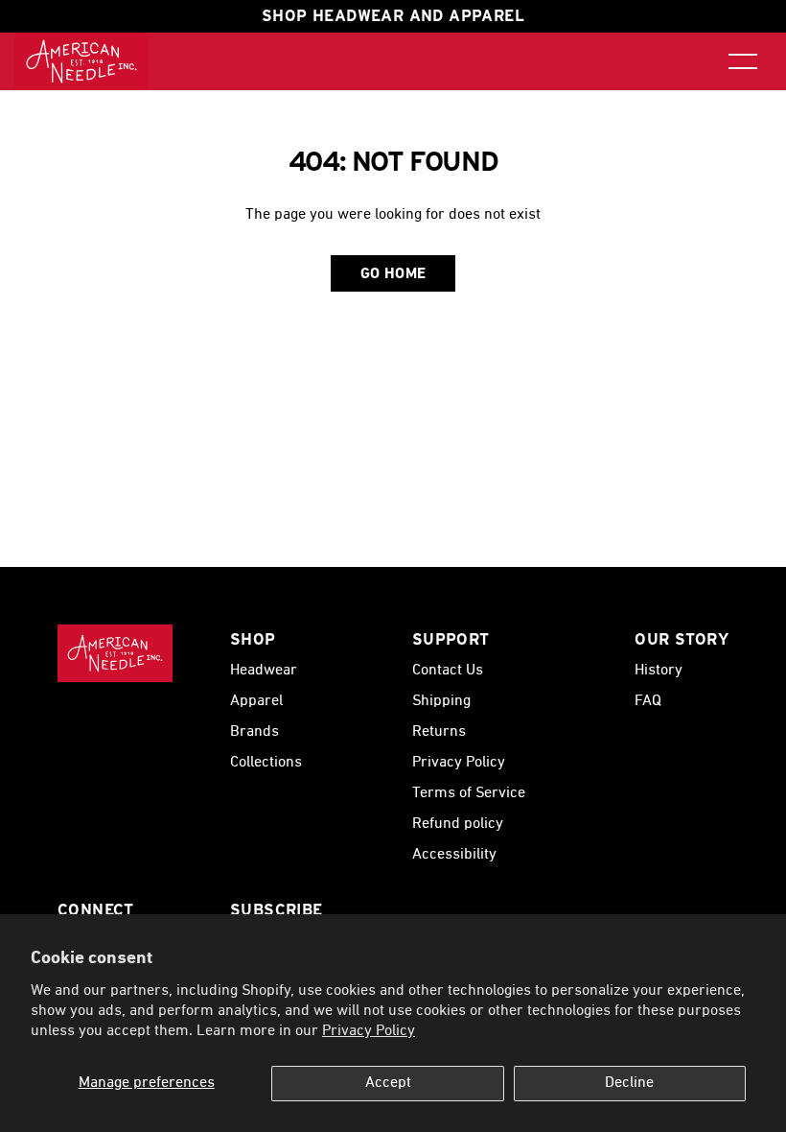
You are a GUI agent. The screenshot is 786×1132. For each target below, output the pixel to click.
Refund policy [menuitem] (457, 824)
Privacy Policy (368, 1031)
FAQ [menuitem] (648, 701)
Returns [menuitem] (439, 732)
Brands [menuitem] (254, 732)
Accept (388, 1083)
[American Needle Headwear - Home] (115, 653)
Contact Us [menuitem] (447, 670)
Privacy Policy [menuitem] (458, 762)
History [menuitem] (658, 670)
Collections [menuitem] (266, 762)
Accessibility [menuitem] (454, 854)
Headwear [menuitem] (263, 670)
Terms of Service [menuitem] (468, 793)
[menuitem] (81, 61)
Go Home (393, 274)
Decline (629, 1083)
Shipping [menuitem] (441, 701)
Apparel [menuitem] (256, 701)
